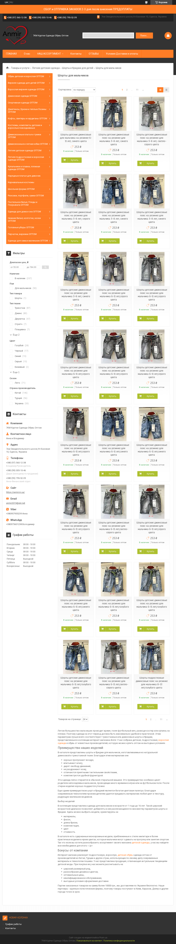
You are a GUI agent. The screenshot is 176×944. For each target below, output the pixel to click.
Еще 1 (16, 372)
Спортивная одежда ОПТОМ (22, 102)
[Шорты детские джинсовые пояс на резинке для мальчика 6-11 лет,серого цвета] (114, 269)
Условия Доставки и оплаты (122, 53)
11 (137, 89)
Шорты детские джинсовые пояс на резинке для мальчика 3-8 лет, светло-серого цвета (151, 139)
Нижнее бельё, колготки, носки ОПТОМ (24, 219)
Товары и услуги (20, 68)
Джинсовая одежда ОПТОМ (22, 96)
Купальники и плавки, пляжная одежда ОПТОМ (24, 168)
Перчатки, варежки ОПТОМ (22, 234)
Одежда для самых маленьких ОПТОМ (28, 240)
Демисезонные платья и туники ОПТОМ (24, 136)
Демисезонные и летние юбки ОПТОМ (28, 144)
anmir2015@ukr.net (15, 503)
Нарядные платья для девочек (24, 175)
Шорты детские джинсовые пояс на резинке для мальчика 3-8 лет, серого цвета (75, 217)
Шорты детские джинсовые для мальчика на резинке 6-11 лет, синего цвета (76, 137)
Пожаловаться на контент (89, 941)
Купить (74, 160)
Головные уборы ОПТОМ (21, 227)
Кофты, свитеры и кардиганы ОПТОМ (27, 118)
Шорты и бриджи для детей (77, 68)
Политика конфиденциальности (119, 941)
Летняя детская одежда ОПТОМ (24, 150)
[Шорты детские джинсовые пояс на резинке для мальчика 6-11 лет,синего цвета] (114, 424)
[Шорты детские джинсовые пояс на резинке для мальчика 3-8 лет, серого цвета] (76, 191)
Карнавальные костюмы (21, 182)
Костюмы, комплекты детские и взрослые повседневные (25, 126)
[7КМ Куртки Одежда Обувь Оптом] (16, 35)
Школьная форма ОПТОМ (21, 189)
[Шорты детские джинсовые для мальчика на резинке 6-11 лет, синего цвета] (76, 114)
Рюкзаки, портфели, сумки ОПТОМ (26, 195)
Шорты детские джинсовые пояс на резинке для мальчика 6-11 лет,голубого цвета (113, 605)
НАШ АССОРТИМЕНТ (49, 53)
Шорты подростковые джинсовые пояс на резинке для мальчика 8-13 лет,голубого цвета (152, 682)
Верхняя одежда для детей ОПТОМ (26, 83)
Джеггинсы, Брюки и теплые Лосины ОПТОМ (27, 110)
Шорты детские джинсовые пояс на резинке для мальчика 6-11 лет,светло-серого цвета (113, 527)
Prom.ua (103, 937)
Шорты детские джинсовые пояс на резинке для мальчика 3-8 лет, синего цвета (113, 139)
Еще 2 (16, 334)
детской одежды (141, 842)
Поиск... (144, 35)
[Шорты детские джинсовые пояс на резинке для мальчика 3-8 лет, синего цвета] (114, 114)
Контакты (75, 53)
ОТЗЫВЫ (94, 53)
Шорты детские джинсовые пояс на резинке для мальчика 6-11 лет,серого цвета (113, 294)
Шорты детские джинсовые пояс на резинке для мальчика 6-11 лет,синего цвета (113, 450)
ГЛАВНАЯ (11, 53)
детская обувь (125, 855)
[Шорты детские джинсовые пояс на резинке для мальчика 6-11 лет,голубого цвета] (114, 579)
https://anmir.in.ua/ (15, 492)
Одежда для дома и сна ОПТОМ (24, 211)
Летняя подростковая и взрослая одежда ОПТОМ (26, 158)
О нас (27, 53)
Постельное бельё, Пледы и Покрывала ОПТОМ (22, 203)
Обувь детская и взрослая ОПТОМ (26, 76)
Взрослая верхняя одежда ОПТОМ (26, 89)
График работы (13, 924)
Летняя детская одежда (46, 68)
